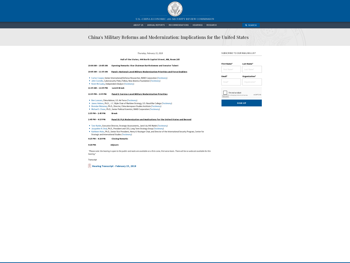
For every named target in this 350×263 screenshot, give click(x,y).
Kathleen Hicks (97, 131)
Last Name (247, 63)
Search (252, 25)
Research (211, 25)
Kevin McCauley (98, 84)
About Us (138, 25)
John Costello (97, 81)
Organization (248, 76)
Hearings (198, 25)
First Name (226, 63)
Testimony (162, 78)
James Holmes (97, 103)
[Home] (175, 8)
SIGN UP (241, 103)
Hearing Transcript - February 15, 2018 (114, 166)
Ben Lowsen (96, 100)
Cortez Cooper (97, 78)
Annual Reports (156, 25)
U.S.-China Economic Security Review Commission (175, 19)
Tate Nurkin (96, 125)
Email (223, 76)
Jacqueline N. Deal (99, 128)
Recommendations (179, 25)
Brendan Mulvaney (99, 106)
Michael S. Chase (98, 109)
